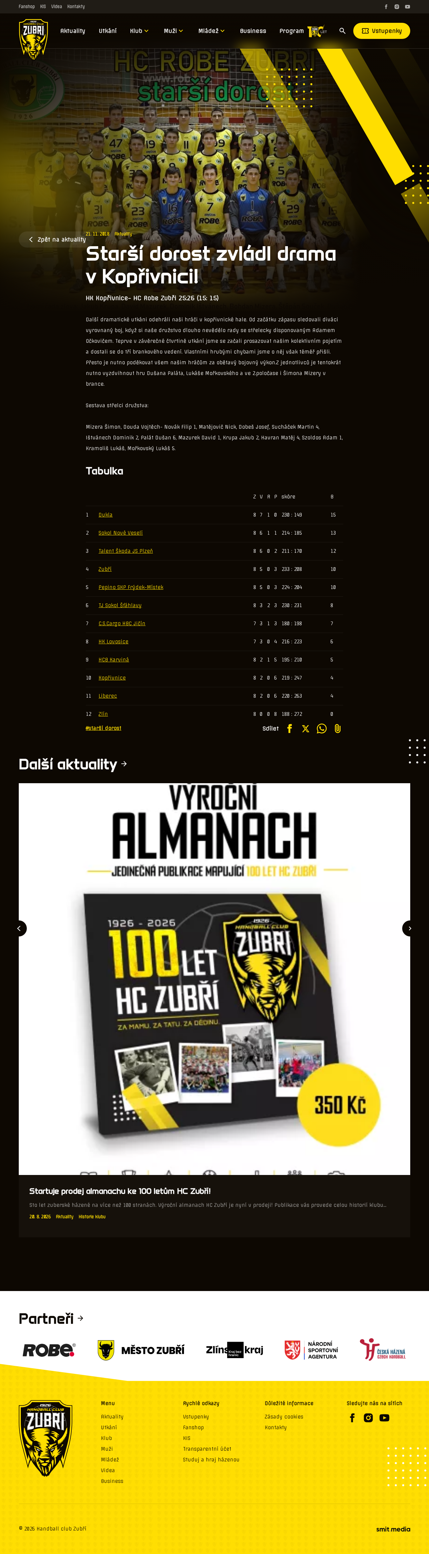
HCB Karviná (114, 660)
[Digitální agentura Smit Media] (393, 1529)
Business (253, 31)
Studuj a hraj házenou (211, 1460)
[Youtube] (407, 6)
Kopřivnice (112, 678)
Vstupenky (387, 31)
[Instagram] (397, 6)
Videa (56, 6)
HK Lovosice (113, 642)
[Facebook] (386, 6)
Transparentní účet (207, 1449)
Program (292, 31)
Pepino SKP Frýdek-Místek (131, 587)
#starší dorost (103, 728)
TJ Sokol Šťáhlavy (120, 605)
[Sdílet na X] (305, 728)
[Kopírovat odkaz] (337, 728)
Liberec (108, 696)
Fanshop (27, 6)
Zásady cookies (284, 1417)
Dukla (106, 515)
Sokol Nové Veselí (121, 533)
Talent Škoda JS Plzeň (126, 551)
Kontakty (76, 6)
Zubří (105, 569)
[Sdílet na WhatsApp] (321, 728)
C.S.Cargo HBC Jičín (122, 624)
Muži (170, 31)
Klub (136, 31)
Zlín (103, 714)
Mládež (208, 31)
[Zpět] (19, 928)
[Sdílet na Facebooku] (289, 728)
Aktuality (72, 31)
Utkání (108, 31)
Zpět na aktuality (62, 239)
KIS (43, 6)
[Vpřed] (410, 928)
